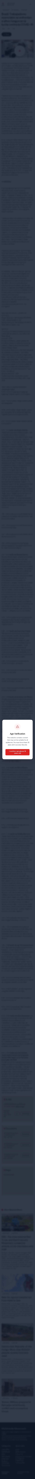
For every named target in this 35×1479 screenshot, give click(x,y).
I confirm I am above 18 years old (17, 752)
